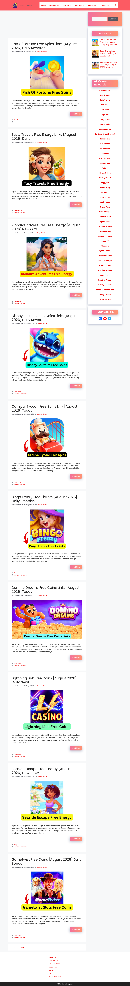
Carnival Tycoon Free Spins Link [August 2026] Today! (44, 408)
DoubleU (105, 241)
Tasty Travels (105, 294)
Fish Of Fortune (105, 299)
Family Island (105, 178)
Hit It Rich (105, 192)
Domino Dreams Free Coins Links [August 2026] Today (45, 589)
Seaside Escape (105, 260)
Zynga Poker (105, 119)
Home (43, 5)
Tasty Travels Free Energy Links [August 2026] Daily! (44, 136)
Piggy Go (105, 183)
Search (113, 19)
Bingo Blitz (104, 114)
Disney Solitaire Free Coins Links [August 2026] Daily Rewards (45, 317)
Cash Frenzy (105, 202)
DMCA (51, 970)
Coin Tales (105, 105)
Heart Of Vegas (105, 212)
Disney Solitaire (105, 285)
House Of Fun (105, 173)
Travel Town (105, 207)
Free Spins (17, 120)
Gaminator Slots (105, 226)
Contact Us (53, 960)
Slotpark (105, 246)
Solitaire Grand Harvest (105, 134)
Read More (75, 114)
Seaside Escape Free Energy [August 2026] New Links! (42, 770)
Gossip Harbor (105, 231)
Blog (15, 573)
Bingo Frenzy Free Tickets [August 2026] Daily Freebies (44, 499)
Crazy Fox (105, 153)
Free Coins (17, 392)
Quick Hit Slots (105, 217)
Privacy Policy (54, 964)
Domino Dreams (105, 270)
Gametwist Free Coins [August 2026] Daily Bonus (46, 861)
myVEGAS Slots (104, 251)
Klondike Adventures (105, 290)
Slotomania (105, 124)
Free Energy (18, 210)
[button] (115, 5)
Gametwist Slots (105, 256)
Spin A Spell (105, 221)
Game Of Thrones (105, 236)
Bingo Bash (105, 139)
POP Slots (105, 110)
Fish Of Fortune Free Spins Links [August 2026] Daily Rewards (44, 46)
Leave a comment (20, 122)
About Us (105, 5)
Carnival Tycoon (105, 280)
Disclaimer (53, 967)
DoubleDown (105, 148)
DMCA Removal (55, 977)
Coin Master (67, 5)
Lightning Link (105, 265)
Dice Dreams (79, 5)
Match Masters (104, 158)
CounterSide (105, 163)
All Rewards (92, 5)
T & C (51, 973)
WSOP (105, 168)
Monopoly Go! (54, 5)
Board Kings (105, 197)
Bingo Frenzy (105, 275)
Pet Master (105, 144)
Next (24, 947)
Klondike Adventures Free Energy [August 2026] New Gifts (46, 227)
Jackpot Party (105, 129)
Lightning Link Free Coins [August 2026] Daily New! (44, 680)
